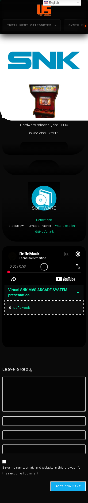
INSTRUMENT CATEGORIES (31, 25)
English (53, 2)
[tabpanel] (44, 266)
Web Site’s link (66, 226)
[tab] (44, 307)
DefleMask (44, 220)
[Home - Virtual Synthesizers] (44, 10)
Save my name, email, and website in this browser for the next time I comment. (42, 470)
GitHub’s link (44, 231)
